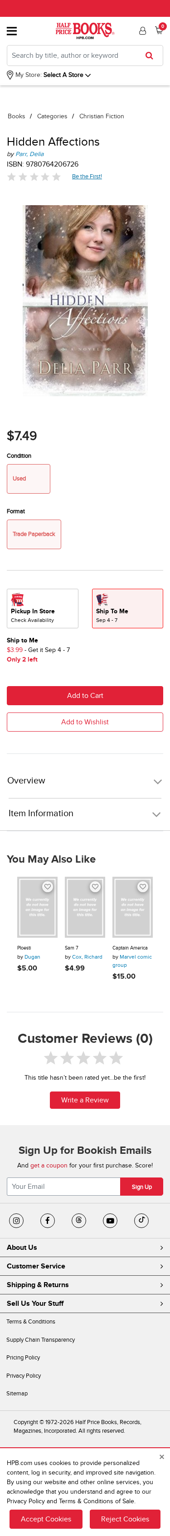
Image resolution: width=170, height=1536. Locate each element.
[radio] (42, 608)
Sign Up (142, 1187)
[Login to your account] (141, 31)
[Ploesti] (37, 907)
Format (16, 511)
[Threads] (79, 1220)
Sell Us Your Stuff (35, 1303)
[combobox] (85, 55)
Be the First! (87, 176)
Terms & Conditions (30, 1321)
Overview (26, 781)
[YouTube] (110, 1220)
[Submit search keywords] (152, 55)
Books (16, 116)
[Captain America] (132, 907)
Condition (19, 456)
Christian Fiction (101, 116)
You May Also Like (51, 859)
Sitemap (17, 1393)
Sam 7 (71, 948)
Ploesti (24, 948)
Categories (52, 116)
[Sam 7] (85, 907)
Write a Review (85, 1100)
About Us (22, 1247)
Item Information (41, 813)
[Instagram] (16, 1220)
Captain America (130, 948)
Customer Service (36, 1266)
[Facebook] (47, 1220)
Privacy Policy (23, 1375)
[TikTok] (141, 1220)
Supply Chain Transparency (40, 1340)
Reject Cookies (125, 1519)
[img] (34, 177)
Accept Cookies (46, 1519)
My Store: (28, 75)
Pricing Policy (23, 1357)
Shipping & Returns (38, 1284)
